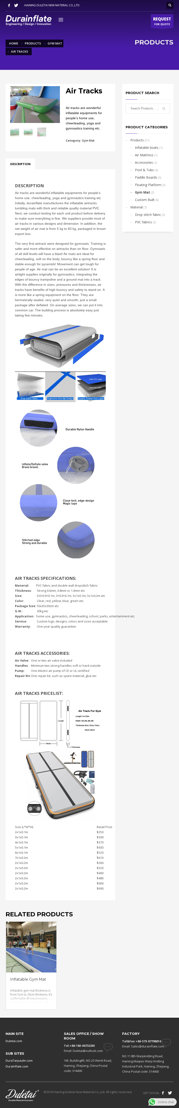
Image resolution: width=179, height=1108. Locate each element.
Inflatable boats (146, 147)
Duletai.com (14, 1041)
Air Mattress (144, 155)
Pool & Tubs (144, 170)
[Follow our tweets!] (169, 1092)
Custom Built (145, 199)
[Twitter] (16, 5)
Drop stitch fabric (148, 214)
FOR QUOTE (162, 21)
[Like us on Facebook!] (162, 1092)
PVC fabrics (143, 222)
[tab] (20, 164)
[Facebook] (9, 5)
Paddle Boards (146, 177)
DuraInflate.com (17, 1066)
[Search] (164, 108)
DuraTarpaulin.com (19, 1060)
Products (137, 140)
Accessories (144, 162)
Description (20, 164)
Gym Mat (88, 140)
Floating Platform (148, 185)
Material (136, 207)
